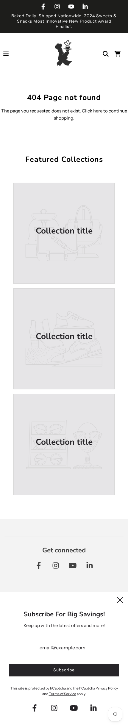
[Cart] (118, 54)
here (97, 111)
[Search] (106, 54)
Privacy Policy (107, 688)
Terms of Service (62, 694)
